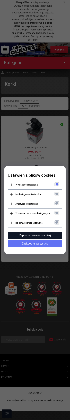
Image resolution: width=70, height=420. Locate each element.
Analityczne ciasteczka (26, 204)
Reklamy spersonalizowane (28, 223)
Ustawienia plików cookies (32, 175)
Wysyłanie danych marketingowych (32, 213)
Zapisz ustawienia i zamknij (35, 235)
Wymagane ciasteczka (26, 184)
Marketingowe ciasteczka (28, 194)
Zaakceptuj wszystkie (35, 243)
